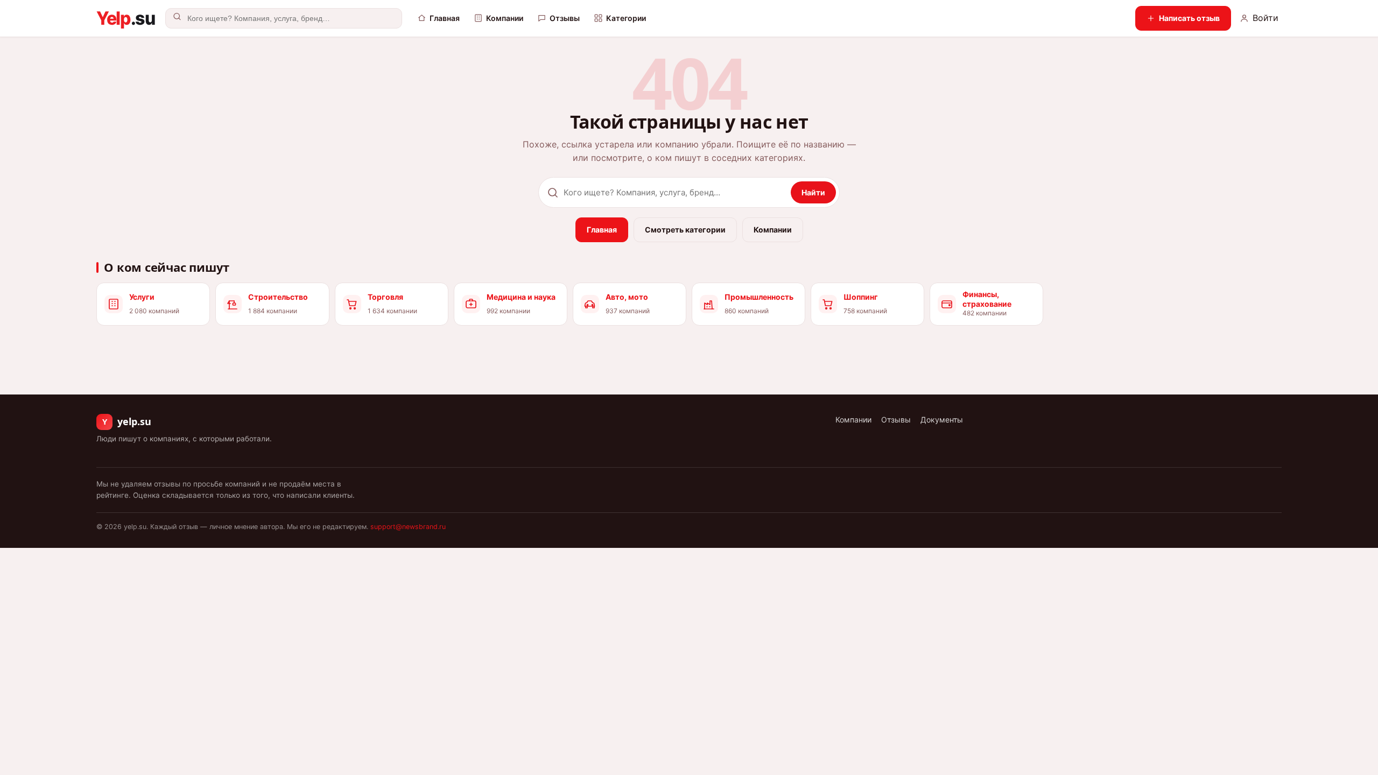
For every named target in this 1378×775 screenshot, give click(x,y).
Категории (626, 18)
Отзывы (565, 18)
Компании (504, 18)
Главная (445, 18)
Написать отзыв (1189, 18)
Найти (813, 192)
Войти (1265, 17)
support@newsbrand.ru (408, 527)
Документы (941, 419)
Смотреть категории (685, 229)
